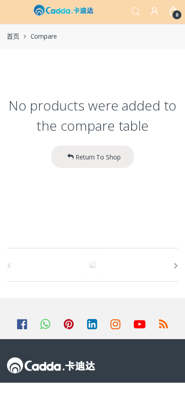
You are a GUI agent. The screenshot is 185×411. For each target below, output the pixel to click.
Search (136, 12)
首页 (13, 36)
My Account (154, 12)
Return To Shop (97, 157)
